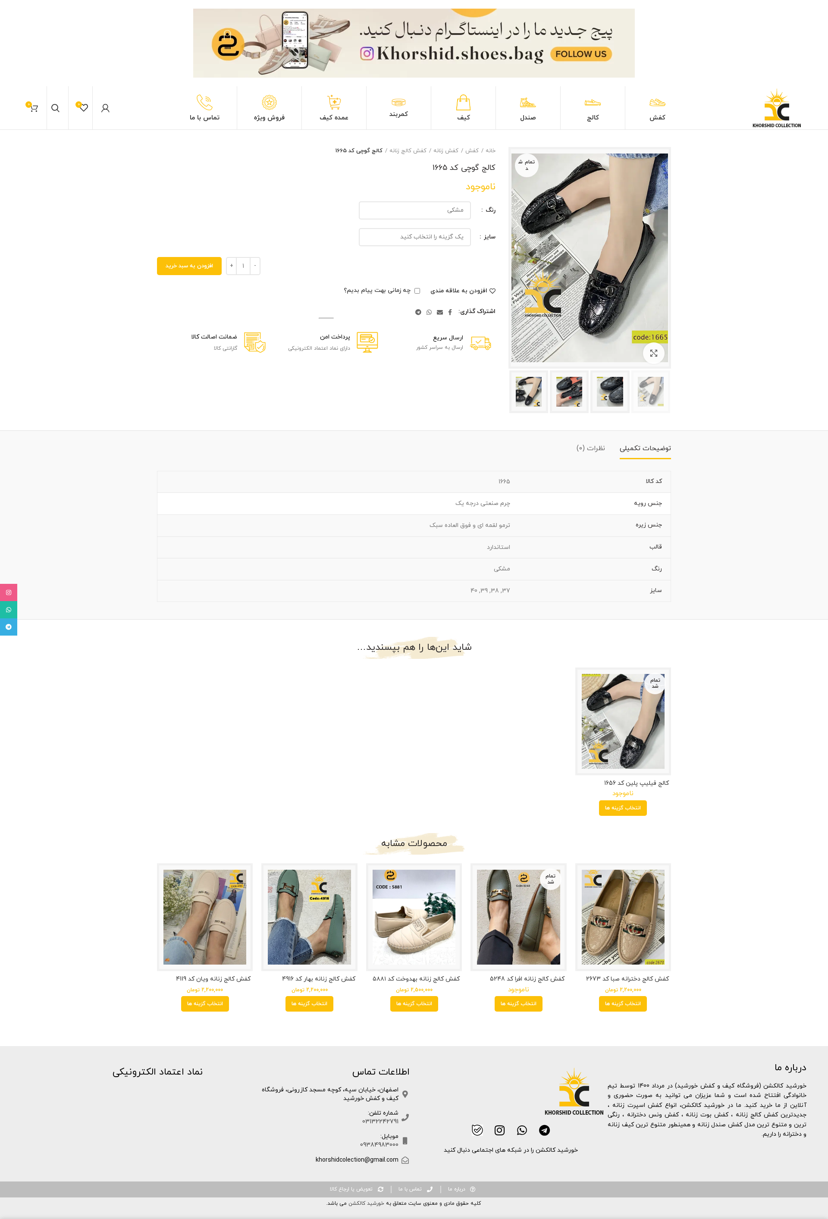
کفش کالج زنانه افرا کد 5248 (527, 979)
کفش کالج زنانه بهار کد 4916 (318, 979)
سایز (489, 237)
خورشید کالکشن (365, 1203)
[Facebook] (450, 312)
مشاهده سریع (584, 683)
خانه (491, 151)
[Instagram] (500, 1130)
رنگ (490, 210)
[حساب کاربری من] (105, 107)
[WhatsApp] (429, 312)
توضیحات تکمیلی (645, 448)
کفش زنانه (445, 151)
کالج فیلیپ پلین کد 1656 (636, 783)
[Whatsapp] (522, 1130)
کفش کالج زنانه (408, 151)
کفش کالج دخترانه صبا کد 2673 (627, 979)
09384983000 (379, 1145)
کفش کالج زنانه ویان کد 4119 (213, 979)
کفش (472, 151)
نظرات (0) (591, 448)
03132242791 (380, 1122)
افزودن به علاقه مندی (458, 291)
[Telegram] (418, 312)
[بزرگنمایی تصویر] (654, 353)
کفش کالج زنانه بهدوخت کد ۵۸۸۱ (416, 979)
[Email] (439, 312)
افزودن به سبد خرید (189, 266)
